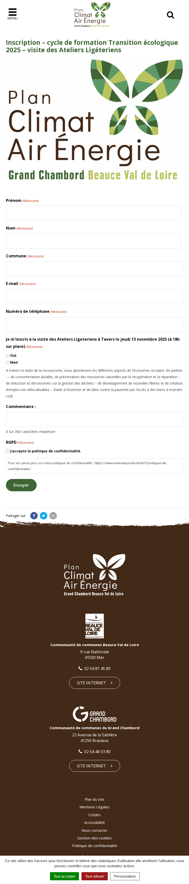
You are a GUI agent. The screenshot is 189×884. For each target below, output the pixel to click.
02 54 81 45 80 (96, 668)
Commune (25, 256)
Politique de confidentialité (94, 845)
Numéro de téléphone (36, 311)
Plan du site (94, 799)
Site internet (92, 683)
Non (14, 362)
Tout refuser (94, 876)
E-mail (21, 283)
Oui (13, 355)
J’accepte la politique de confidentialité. (45, 451)
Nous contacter (94, 830)
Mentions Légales (94, 806)
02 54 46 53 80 (96, 751)
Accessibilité (94, 822)
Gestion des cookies (94, 837)
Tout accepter (64, 876)
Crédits (94, 814)
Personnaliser (125, 876)
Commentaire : (21, 406)
